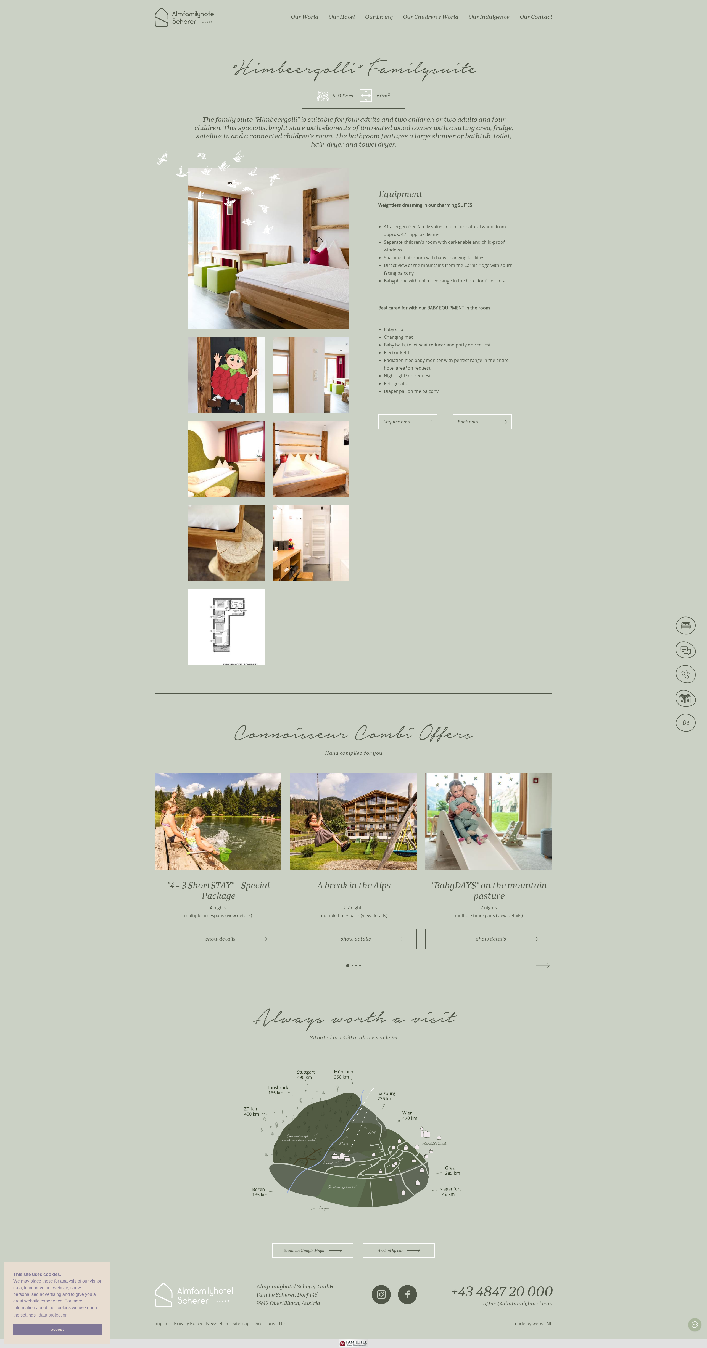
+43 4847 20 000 (501, 1292)
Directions (264, 1323)
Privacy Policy (188, 1323)
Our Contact (535, 17)
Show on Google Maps (304, 1250)
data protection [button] (53, 1315)
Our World (304, 17)
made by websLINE (532, 1323)
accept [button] (57, 1329)
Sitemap (241, 1323)
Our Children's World (430, 17)
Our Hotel (341, 17)
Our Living (378, 17)
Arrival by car (390, 1250)
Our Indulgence (488, 17)
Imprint (162, 1323)
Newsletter (217, 1323)
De (282, 1323)
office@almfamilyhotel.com (517, 1304)
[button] (347, 965)
